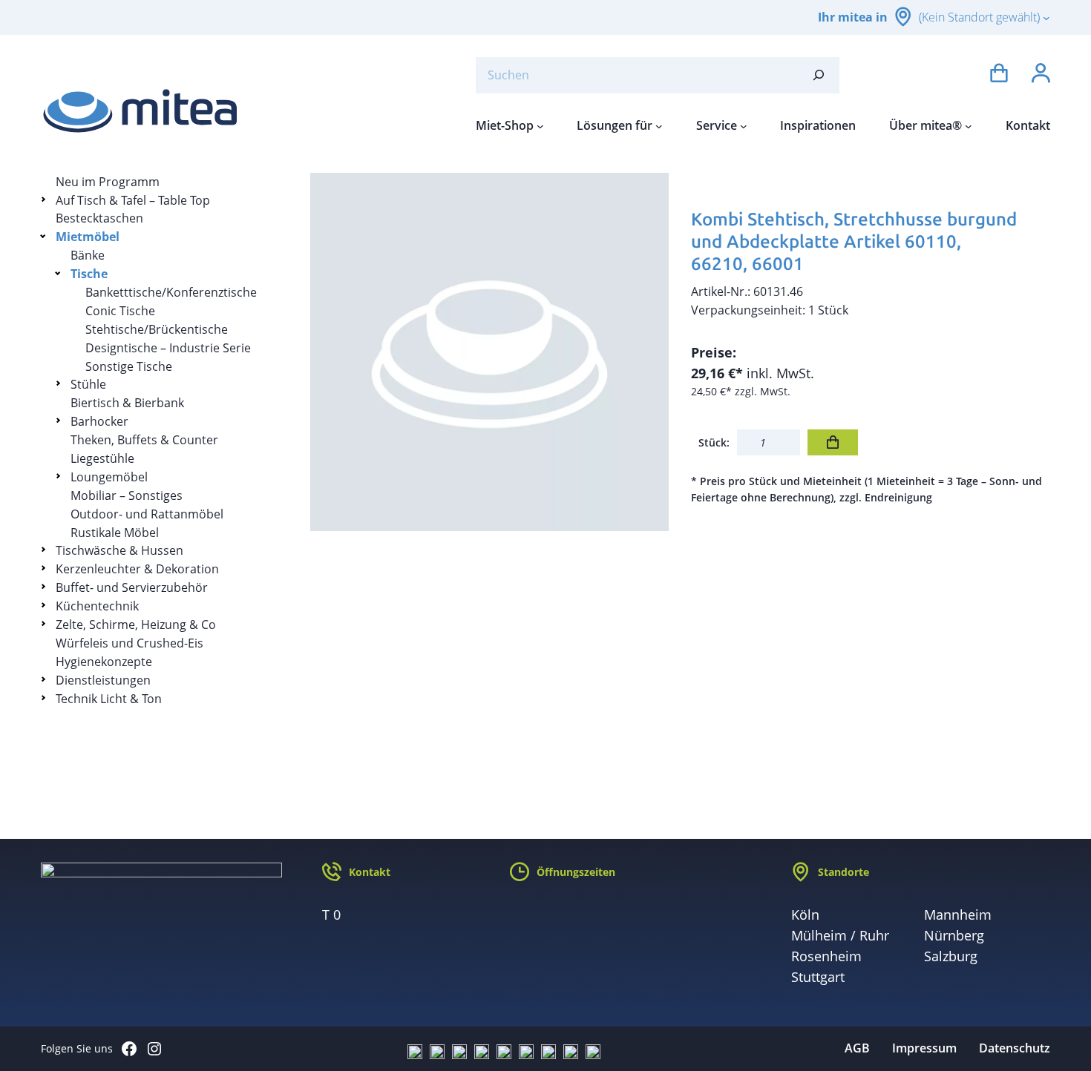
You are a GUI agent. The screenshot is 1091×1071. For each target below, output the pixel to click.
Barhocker (99, 421)
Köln (805, 914)
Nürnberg (954, 935)
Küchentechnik (97, 606)
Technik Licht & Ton (109, 699)
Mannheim (958, 914)
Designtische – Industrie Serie (168, 348)
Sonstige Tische (128, 366)
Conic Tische (120, 311)
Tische (89, 274)
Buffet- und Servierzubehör (132, 587)
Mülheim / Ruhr (840, 935)
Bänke (88, 255)
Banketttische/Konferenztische (171, 292)
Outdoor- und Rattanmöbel (147, 514)
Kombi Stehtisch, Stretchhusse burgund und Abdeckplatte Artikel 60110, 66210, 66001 (854, 241)
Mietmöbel (87, 236)
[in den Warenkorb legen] (832, 442)
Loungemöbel (109, 477)
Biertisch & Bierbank (127, 403)
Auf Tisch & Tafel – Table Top (133, 200)
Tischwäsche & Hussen (119, 550)
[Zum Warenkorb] (999, 75)
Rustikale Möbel (115, 532)
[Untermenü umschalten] (45, 199)
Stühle (88, 384)
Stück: (714, 442)
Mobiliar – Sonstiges (127, 495)
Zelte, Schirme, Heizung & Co (136, 624)
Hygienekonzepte (104, 661)
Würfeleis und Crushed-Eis (129, 643)
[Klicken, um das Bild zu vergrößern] (489, 352)
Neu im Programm (108, 182)
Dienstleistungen (103, 680)
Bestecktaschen (99, 218)
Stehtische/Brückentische (156, 329)
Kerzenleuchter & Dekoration (137, 569)
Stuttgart (818, 977)
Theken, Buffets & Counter (144, 440)
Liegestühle (102, 458)
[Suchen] (819, 75)
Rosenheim (826, 956)
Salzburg (950, 956)
